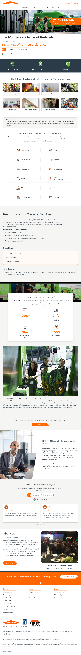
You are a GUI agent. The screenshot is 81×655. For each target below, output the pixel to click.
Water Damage (7, 592)
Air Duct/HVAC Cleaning (54, 121)
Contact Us (55, 7)
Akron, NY (26, 272)
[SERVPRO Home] (10, 2)
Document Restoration (24, 123)
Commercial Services (13, 261)
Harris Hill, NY (35, 272)
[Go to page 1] (37, 524)
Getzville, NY (20, 275)
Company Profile (33, 592)
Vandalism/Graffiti (69, 123)
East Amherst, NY (61, 272)
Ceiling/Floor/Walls (11, 123)
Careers (31, 595)
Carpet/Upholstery (67, 121)
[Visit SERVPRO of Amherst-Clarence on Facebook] (40, 583)
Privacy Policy (58, 595)
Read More (9, 563)
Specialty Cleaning (8, 609)
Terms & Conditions (59, 592)
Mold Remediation (8, 598)
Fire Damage (7, 595)
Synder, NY (11, 275)
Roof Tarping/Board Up (56, 123)
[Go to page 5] (43, 524)
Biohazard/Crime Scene (24, 121)
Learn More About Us (13, 254)
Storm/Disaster (7, 600)
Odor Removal (44, 123)
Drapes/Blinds (36, 123)
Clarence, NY (18, 272)
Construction (7, 603)
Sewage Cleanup (11, 121)
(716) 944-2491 (72, 3)
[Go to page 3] (40, 524)
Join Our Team (11, 258)
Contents (8, 125)
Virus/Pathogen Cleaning (38, 121)
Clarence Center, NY (47, 272)
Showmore (6, 412)
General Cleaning (8, 612)
